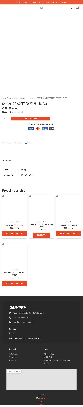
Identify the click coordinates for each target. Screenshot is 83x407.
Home (4, 98)
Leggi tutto (41, 235)
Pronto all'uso (31, 98)
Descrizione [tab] (6, 143)
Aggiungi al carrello (30, 118)
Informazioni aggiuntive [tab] (23, 143)
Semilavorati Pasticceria (16, 98)
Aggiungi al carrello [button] (14, 233)
